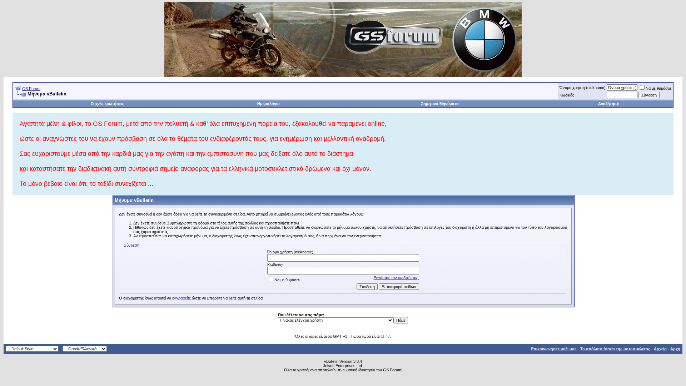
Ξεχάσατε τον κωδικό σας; (396, 278)
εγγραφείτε (181, 298)
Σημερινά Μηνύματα (440, 104)
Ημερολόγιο (268, 104)
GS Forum (31, 88)
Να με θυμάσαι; (659, 88)
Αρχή (675, 349)
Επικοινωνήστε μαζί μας (554, 349)
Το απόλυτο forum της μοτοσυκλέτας (615, 349)
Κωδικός (567, 95)
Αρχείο (660, 349)
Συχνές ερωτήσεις (107, 104)
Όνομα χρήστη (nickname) (583, 87)
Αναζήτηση (609, 104)
